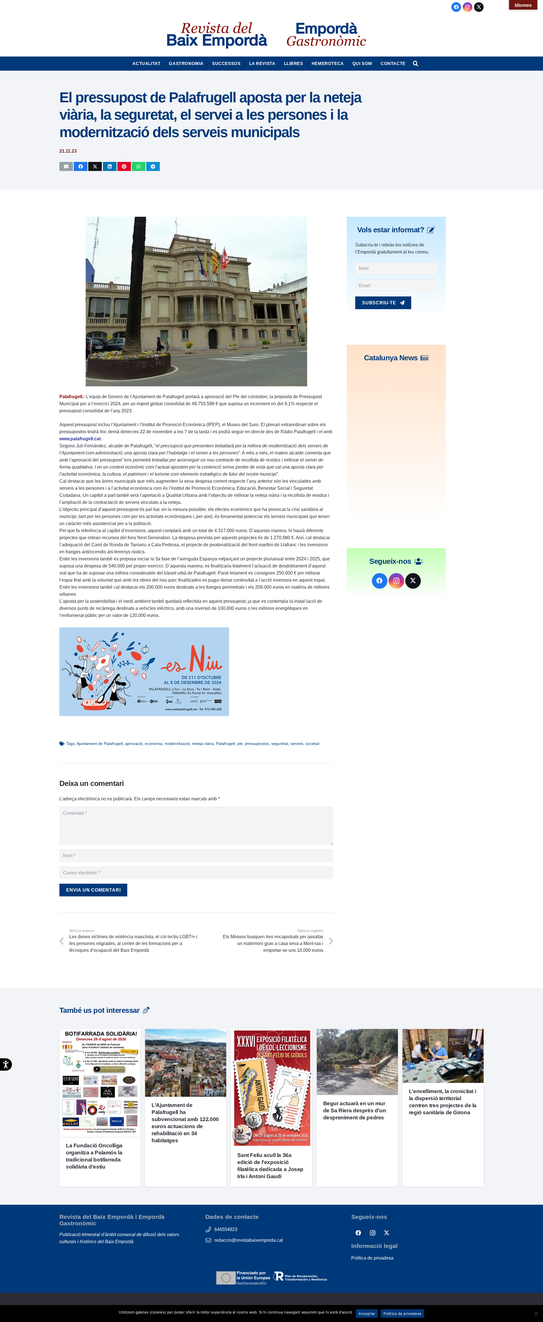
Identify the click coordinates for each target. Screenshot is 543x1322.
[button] (163, 64)
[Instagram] (467, 7)
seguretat (279, 743)
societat (312, 743)
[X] (479, 7)
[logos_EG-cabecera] (326, 35)
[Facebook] (456, 7)
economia (153, 743)
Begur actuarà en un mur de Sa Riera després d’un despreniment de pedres (354, 1110)
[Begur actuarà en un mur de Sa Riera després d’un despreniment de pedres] (357, 1032)
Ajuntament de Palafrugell (100, 743)
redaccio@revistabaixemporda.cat (248, 1240)
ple (240, 743)
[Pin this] (124, 166)
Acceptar (367, 1313)
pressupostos (257, 743)
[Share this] (80, 166)
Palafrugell (225, 743)
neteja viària (203, 743)
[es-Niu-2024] (144, 714)
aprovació (134, 743)
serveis (296, 743)
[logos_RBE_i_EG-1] (216, 35)
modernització (177, 743)
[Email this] (66, 166)
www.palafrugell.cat (80, 438)
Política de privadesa (372, 1258)
